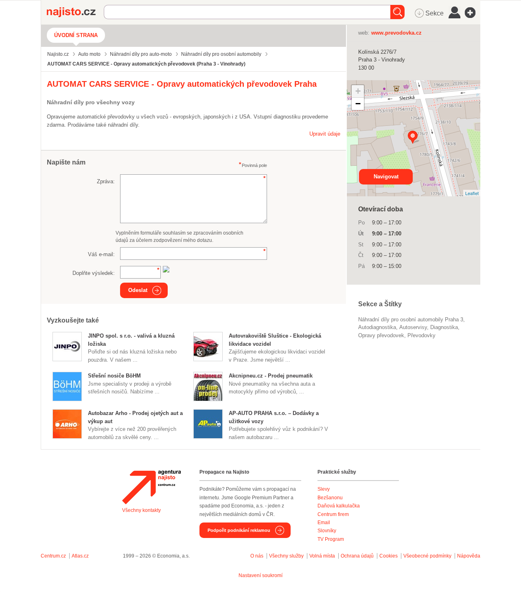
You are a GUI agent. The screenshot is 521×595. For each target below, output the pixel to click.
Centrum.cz (53, 556)
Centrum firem (333, 514)
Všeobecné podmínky (427, 556)
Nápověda (468, 556)
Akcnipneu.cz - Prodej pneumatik (271, 376)
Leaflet (472, 193)
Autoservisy (413, 327)
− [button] (358, 104)
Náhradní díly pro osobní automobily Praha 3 (410, 319)
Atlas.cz (80, 556)
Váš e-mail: (101, 254)
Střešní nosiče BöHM (114, 376)
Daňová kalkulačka (338, 506)
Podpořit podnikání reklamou (239, 530)
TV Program (330, 539)
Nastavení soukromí (260, 575)
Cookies (388, 556)
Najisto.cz (75, 12)
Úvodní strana (76, 35)
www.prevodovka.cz (396, 33)
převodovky (421, 335)
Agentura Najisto (151, 487)
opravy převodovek (381, 335)
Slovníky (326, 531)
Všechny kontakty (141, 510)
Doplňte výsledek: (93, 273)
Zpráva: (106, 181)
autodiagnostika (377, 327)
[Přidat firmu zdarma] (472, 13)
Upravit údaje (324, 134)
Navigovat (386, 176)
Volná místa (322, 556)
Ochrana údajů (357, 556)
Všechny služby (287, 556)
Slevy (323, 489)
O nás (256, 556)
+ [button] (358, 91)
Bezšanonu (330, 498)
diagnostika (444, 327)
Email (323, 522)
